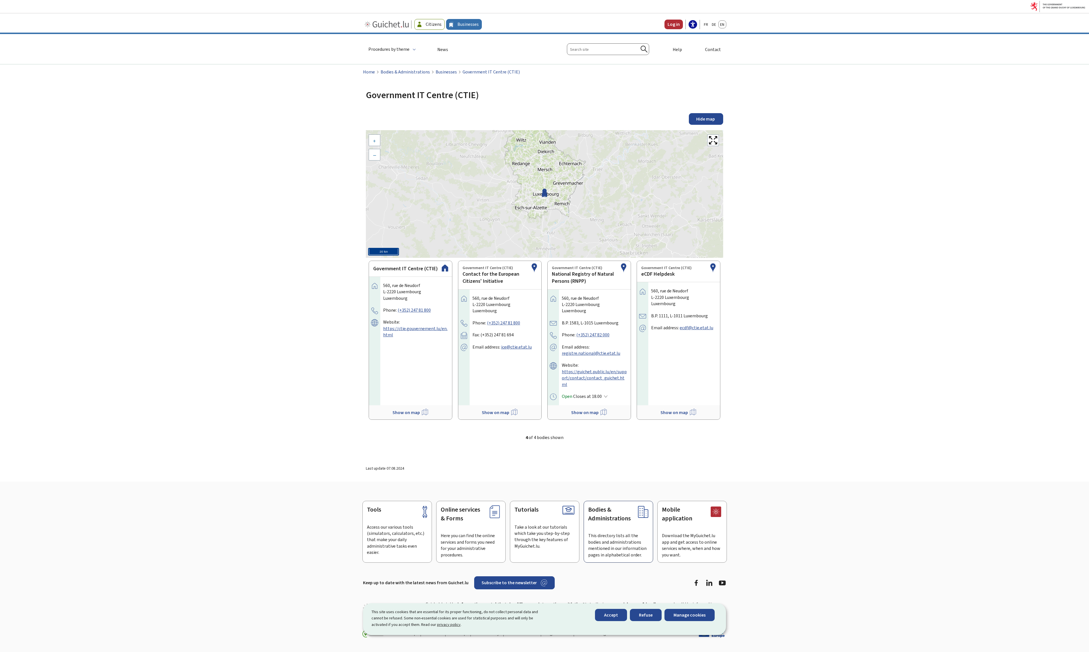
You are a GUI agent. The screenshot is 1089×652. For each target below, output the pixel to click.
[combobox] (608, 49)
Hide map (706, 119)
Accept (611, 615)
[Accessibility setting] (693, 25)
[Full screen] (713, 140)
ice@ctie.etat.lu (516, 347)
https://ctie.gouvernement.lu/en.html (415, 332)
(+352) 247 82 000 (592, 335)
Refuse (646, 615)
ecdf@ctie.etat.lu (696, 328)
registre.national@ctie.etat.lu (591, 353)
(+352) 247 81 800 (414, 310)
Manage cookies (690, 615)
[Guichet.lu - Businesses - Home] (387, 24)
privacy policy (449, 624)
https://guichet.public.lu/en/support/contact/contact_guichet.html (594, 378)
